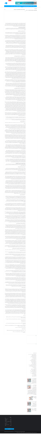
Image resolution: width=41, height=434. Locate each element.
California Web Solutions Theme (17, 431)
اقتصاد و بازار (21, 432)
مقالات (5, 425)
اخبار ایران (6, 419)
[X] (40, 433)
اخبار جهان (6, 420)
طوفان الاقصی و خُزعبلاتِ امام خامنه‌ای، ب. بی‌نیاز (31, 10)
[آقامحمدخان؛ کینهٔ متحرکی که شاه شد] (29, 405)
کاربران (17, 432)
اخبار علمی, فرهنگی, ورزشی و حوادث (8, 421)
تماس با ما (19, 432)
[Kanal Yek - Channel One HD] (6, 3)
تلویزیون (23, 432)
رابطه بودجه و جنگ (34, 396)
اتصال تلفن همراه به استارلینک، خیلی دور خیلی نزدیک (34, 385)
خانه (36, 432)
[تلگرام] (39, 433)
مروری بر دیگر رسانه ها (7, 424)
